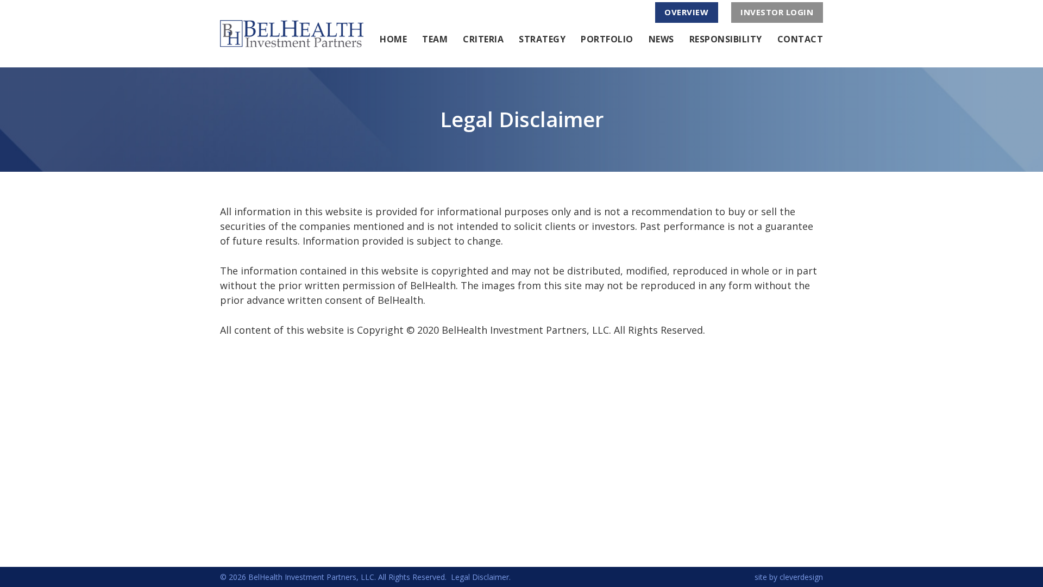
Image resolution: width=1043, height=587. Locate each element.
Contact (800, 39)
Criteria (483, 39)
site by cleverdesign (789, 577)
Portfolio (607, 39)
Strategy (542, 39)
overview (686, 12)
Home (393, 39)
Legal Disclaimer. (481, 577)
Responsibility (725, 39)
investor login (776, 12)
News (661, 39)
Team (435, 39)
